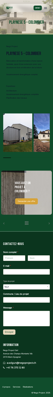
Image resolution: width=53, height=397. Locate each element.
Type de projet (9, 281)
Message (8, 307)
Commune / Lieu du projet (16, 294)
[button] (45, 8)
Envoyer (9, 332)
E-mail (7, 266)
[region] (26, 135)
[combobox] (26, 286)
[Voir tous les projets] (26, 222)
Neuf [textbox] (7, 287)
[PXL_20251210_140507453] (17, 132)
